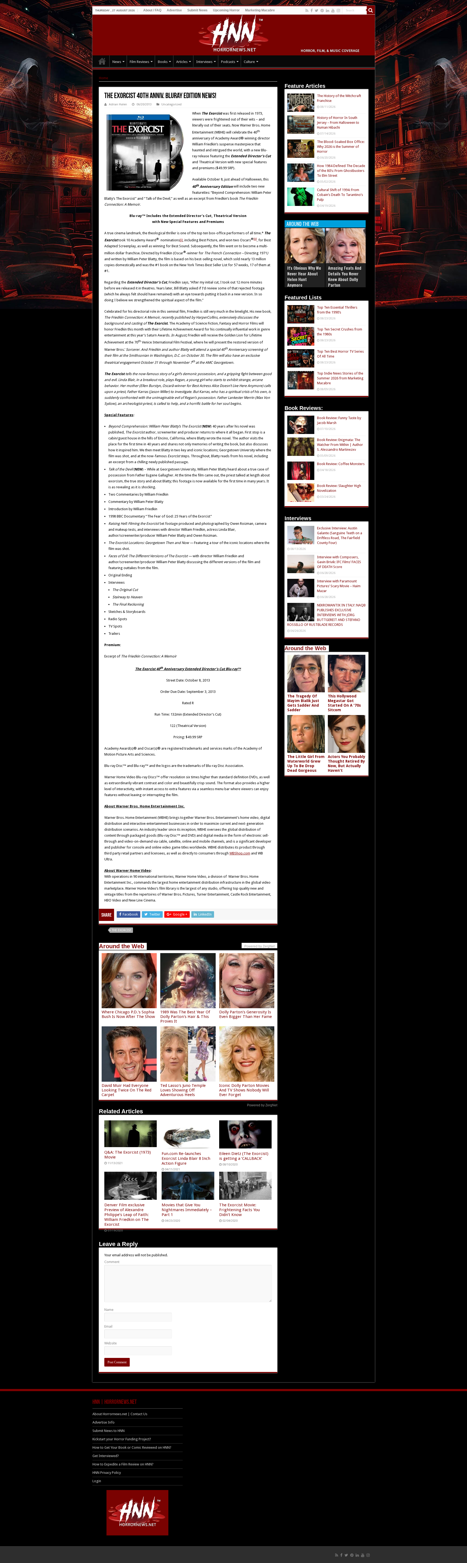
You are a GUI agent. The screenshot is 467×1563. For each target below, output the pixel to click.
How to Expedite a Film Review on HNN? (123, 1464)
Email (108, 1326)
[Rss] (307, 10)
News (116, 62)
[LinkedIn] (327, 10)
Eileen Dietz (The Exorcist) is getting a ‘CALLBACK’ (243, 1156)
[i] (181, 240)
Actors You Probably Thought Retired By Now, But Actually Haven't (346, 763)
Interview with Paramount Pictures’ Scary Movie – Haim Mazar (339, 586)
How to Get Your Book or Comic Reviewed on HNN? (131, 1447)
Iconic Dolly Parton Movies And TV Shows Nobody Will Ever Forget (244, 1090)
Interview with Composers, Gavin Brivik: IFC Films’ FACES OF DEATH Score (339, 562)
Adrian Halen (118, 104)
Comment (111, 1262)
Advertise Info (103, 1422)
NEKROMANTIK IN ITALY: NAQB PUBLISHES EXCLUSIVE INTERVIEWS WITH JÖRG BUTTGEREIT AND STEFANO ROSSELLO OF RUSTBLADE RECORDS (326, 615)
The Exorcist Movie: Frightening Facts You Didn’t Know (239, 1210)
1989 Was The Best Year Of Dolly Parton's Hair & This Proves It (185, 1017)
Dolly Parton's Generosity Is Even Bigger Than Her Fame (245, 1014)
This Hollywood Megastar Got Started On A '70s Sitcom (344, 703)
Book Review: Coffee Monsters (341, 464)
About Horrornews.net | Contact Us (119, 1414)
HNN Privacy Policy (106, 1473)
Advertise (174, 10)
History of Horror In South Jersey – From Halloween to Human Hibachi (338, 122)
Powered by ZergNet (262, 1105)
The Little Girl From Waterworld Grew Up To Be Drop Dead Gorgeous (306, 763)
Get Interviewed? (105, 1456)
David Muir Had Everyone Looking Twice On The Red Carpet (126, 1090)
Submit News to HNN (108, 1431)
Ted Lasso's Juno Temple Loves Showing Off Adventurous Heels (183, 1090)
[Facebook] (311, 10)
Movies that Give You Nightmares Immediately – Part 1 (187, 1210)
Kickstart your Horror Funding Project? (121, 1439)
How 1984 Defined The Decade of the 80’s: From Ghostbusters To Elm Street (341, 171)
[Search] (371, 10)
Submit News (197, 10)
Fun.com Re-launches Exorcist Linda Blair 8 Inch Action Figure (186, 1158)
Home (103, 78)
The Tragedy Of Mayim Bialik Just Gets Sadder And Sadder (303, 703)
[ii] (255, 239)
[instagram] (338, 10)
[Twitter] (316, 10)
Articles (182, 62)
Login (96, 1481)
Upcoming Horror (226, 10)
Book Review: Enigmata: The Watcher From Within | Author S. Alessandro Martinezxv (340, 445)
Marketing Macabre (260, 10)
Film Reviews (139, 62)
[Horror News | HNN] (233, 34)
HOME (102, 61)
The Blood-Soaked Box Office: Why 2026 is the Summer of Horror (341, 146)
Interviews (204, 62)
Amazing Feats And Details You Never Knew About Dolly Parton (344, 276)
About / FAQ (152, 10)
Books (163, 62)
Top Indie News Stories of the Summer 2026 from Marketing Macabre (340, 378)
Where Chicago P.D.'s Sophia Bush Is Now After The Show (128, 1014)
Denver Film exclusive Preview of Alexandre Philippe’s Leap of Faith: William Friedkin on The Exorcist (126, 1215)
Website (110, 1343)
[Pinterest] (322, 10)
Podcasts (228, 62)
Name (109, 1310)
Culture (249, 62)
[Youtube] (333, 10)
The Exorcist (121, 930)
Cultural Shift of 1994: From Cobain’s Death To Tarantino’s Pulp (340, 195)
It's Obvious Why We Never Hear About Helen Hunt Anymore (304, 276)
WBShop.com (239, 853)
